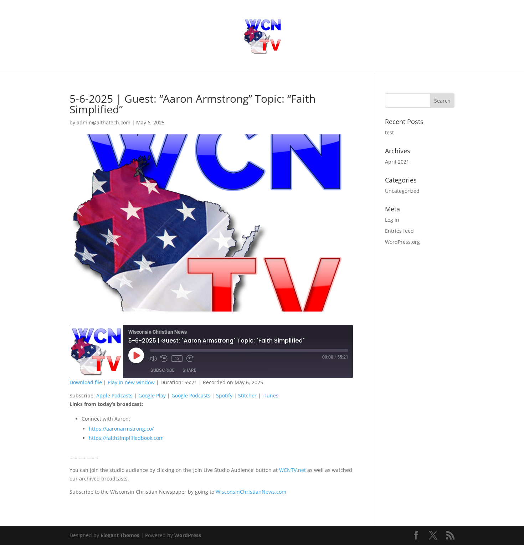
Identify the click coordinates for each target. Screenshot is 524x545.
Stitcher (247, 395)
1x (177, 358)
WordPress (187, 535)
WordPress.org (402, 241)
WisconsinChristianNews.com (251, 491)
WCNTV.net (292, 470)
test (389, 132)
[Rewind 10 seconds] (164, 358)
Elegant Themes (120, 535)
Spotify (224, 395)
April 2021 (397, 161)
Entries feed (399, 230)
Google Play (152, 395)
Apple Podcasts (114, 395)
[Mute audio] (153, 358)
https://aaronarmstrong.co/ (121, 428)
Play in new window (131, 382)
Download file (86, 382)
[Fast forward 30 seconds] (190, 358)
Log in (392, 219)
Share (189, 370)
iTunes (270, 395)
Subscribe (162, 370)
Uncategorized (402, 190)
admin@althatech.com (103, 122)
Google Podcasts (190, 395)
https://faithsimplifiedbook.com (126, 438)
